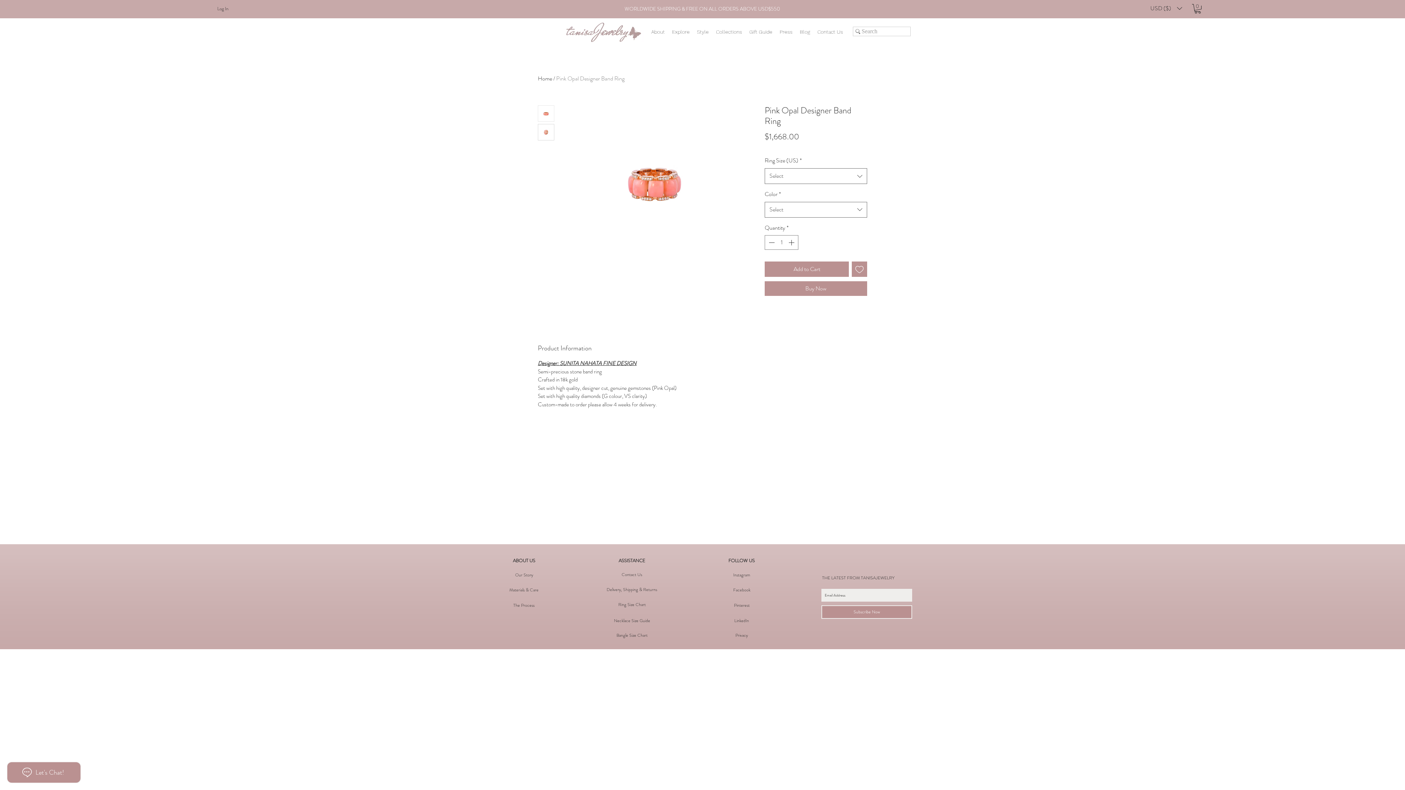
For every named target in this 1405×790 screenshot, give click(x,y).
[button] (1166, 8)
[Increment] (792, 242)
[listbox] (1166, 8)
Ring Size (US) (783, 160)
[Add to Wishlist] (859, 269)
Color (773, 194)
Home (545, 78)
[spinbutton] (781, 242)
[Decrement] (771, 242)
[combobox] (816, 176)
